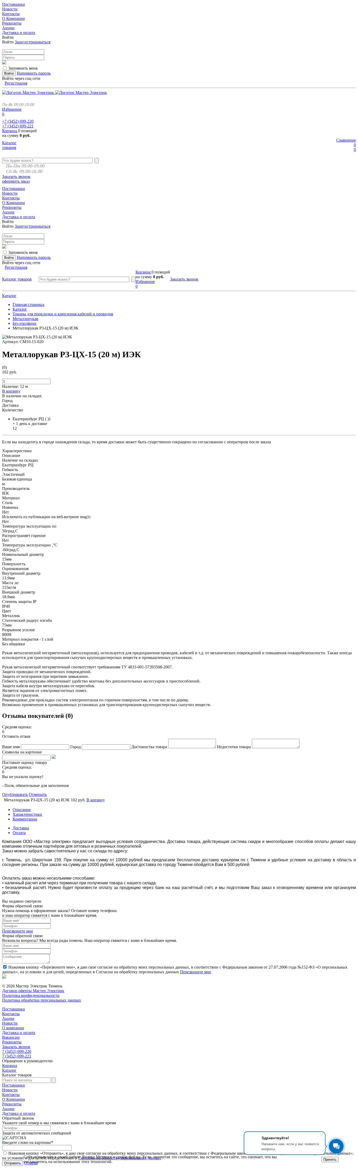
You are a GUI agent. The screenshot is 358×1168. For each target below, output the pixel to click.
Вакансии (11, 1037)
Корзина (10, 130)
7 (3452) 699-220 (16, 1051)
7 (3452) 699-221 (16, 1056)
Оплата (19, 832)
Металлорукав (25, 318)
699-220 (18, 121)
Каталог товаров (9, 145)
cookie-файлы (128, 1157)
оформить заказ (16, 181)
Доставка (21, 828)
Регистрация (16, 83)
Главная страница (28, 304)
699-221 (18, 126)
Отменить (38, 794)
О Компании (13, 1099)
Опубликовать (15, 794)
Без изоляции (24, 323)
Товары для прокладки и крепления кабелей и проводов (63, 314)
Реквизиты (11, 1042)
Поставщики (13, 1009)
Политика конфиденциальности (30, 995)
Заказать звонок (16, 176)
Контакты (11, 1013)
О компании (13, 1028)
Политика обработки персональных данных (41, 1000)
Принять (330, 1159)
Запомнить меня (22, 68)
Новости (10, 1023)
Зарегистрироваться (32, 42)
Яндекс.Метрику (97, 1157)
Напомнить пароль (34, 73)
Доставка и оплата (18, 1032)
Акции (8, 1018)
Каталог (9, 295)
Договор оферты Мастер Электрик (33, 990)
